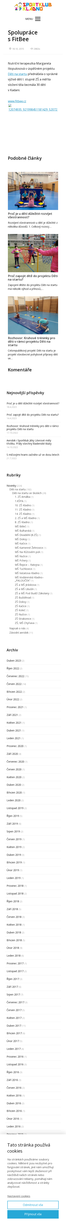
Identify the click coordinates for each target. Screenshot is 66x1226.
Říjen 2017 (13, 979)
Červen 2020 (14, 769)
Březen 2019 (14, 862)
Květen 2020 (14, 777)
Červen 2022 (14, 684)
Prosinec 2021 (15, 707)
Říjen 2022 (13, 668)
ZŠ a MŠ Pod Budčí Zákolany (32, 593)
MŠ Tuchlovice (23, 569)
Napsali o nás (17, 628)
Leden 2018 (14, 955)
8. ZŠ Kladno (22, 522)
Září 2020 (12, 754)
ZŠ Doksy (20, 602)
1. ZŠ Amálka (22, 496)
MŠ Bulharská (23, 530)
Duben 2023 (14, 660)
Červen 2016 (14, 1087)
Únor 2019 (13, 870)
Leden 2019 (14, 878)
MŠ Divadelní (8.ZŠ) (26, 535)
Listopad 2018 (15, 893)
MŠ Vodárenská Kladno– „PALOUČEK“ (29, 579)
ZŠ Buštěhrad (23, 597)
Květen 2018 (14, 924)
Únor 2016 (13, 1118)
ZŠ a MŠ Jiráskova (25, 585)
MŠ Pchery (21, 560)
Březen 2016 (14, 1111)
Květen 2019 (14, 847)
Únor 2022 (13, 699)
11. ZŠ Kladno (23, 509)
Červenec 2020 (15, 761)
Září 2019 (12, 823)
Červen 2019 (14, 839)
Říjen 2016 (13, 1072)
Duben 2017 (14, 1025)
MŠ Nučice (21, 556)
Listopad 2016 (15, 1064)
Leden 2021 (14, 738)
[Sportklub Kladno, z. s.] (33, 7)
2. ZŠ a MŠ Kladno (25, 518)
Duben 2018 (14, 932)
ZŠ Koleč (20, 610)
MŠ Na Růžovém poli (27, 552)
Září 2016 (12, 1080)
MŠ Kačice (21, 543)
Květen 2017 (14, 1018)
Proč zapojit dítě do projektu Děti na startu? (33, 277)
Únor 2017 (13, 1041)
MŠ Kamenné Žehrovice (29, 547)
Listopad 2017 (15, 971)
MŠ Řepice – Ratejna (27, 564)
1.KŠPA (19, 501)
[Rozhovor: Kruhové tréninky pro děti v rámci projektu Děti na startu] (33, 315)
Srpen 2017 (13, 994)
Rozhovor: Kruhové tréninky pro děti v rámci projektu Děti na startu (31, 341)
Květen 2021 (14, 722)
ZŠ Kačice (20, 606)
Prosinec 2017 (15, 963)
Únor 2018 (13, 948)
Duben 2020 (14, 784)
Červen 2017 (14, 1010)
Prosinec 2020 (15, 746)
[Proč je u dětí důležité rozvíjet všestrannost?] (33, 191)
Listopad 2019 (15, 808)
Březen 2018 (14, 940)
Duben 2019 (14, 854)
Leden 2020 (14, 800)
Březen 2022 (14, 691)
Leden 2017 (14, 1049)
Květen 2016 (14, 1095)
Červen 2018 (14, 917)
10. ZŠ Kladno (23, 505)
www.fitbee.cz (17, 101)
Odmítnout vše (33, 1205)
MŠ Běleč (20, 526)
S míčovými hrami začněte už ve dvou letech (33, 454)
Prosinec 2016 (15, 1056)
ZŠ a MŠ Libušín (24, 589)
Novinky (11, 485)
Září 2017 (12, 986)
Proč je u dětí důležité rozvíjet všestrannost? (30, 215)
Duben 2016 (14, 1103)
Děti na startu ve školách (27, 493)
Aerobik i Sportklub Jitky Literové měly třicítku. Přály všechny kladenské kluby (29, 442)
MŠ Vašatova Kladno (27, 573)
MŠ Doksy (21, 539)
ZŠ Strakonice (23, 618)
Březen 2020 (14, 792)
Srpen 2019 (13, 831)
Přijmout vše (33, 1214)
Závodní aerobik (18, 632)
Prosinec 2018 (15, 885)
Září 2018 (12, 909)
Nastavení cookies (18, 1196)
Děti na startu (17, 74)
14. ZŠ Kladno (23, 514)
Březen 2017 (14, 1033)
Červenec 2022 (15, 676)
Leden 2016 (14, 1126)
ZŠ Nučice (21, 614)
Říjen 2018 (13, 901)
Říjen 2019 (13, 816)
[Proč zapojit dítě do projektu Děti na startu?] (33, 253)
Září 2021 (12, 715)
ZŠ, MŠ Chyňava (24, 623)
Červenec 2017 (15, 1002)
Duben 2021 (14, 730)
